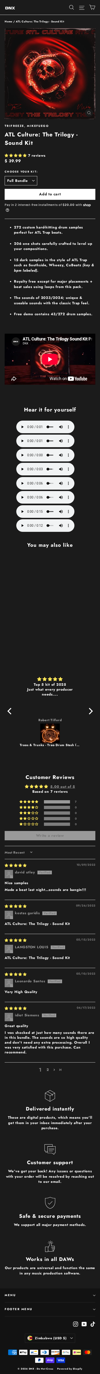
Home (8, 21)
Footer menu (19, 1309)
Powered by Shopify (69, 1369)
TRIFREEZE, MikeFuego (27, 126)
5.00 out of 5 (62, 786)
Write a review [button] (50, 835)
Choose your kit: (21, 171)
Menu (10, 1295)
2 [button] (48, 1069)
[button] (16, 155)
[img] (50, 679)
